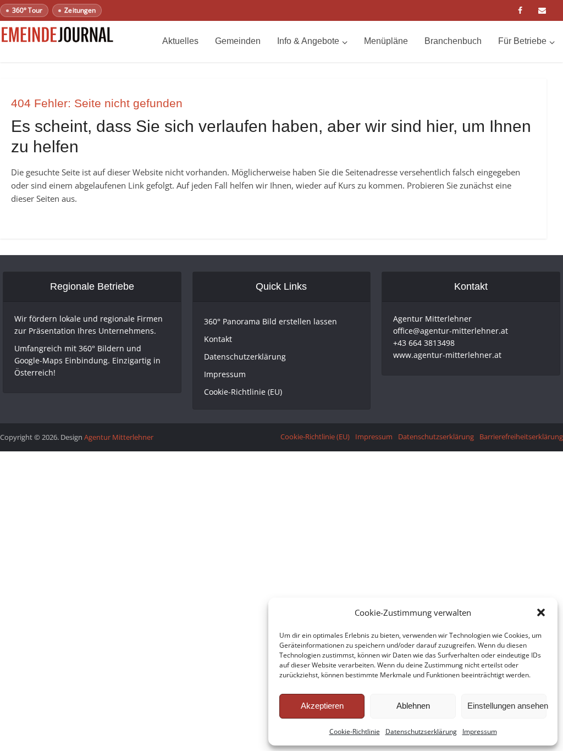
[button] (541, 612)
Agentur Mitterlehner (118, 437)
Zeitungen (79, 10)
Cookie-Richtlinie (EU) (243, 391)
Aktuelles (180, 41)
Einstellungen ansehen (507, 705)
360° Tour (27, 10)
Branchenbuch (453, 41)
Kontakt (218, 339)
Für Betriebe (522, 41)
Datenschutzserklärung (421, 731)
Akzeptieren (322, 705)
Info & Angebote (308, 41)
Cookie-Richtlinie (354, 731)
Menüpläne (386, 41)
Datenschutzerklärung (245, 356)
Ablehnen (413, 705)
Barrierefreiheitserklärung (521, 436)
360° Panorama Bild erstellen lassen (270, 321)
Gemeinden (238, 41)
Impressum (479, 731)
